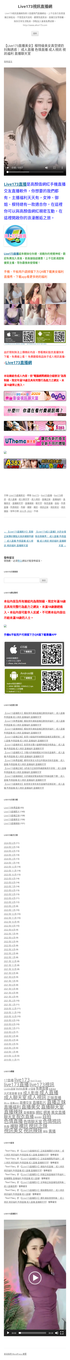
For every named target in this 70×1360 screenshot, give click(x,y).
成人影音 (31, 1092)
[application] (35, 1278)
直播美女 (30, 1106)
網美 (46, 1112)
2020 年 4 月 (9, 1040)
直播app (14, 1102)
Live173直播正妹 (12, 815)
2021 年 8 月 (9, 976)
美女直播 (58, 1112)
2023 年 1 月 (9, 910)
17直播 (9, 1080)
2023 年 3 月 (9, 902)
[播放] (8, 1333)
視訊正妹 (44, 507)
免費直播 (42, 1088)
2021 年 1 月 (9, 1004)
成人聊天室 (24, 499)
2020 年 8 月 (9, 1024)
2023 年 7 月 (9, 886)
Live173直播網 (18, 362)
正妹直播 (54, 1097)
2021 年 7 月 (9, 980)
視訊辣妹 (32, 1130)
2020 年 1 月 (9, 1051)
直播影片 (39, 1102)
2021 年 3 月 (9, 996)
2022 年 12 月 (10, 913)
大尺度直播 (10, 1093)
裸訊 (36, 507)
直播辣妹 (29, 503)
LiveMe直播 (9, 1088)
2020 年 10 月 (10, 1016)
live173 (35, 495)
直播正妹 (46, 499)
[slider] (32, 1333)
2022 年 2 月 (9, 953)
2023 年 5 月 (9, 894)
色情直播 (13, 1121)
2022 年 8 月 (9, 929)
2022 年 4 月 (9, 945)
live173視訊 (41, 1084)
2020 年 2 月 (9, 1047)
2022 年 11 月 (10, 917)
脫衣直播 (48, 503)
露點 (45, 1131)
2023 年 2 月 (9, 906)
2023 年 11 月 (10, 870)
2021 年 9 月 (9, 973)
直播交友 (26, 1102)
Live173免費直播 (12, 807)
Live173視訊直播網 (35, 6)
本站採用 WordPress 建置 (15, 1354)
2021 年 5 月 (9, 988)
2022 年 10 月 (10, 921)
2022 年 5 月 (9, 941)
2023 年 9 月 (9, 878)
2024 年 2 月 (9, 858)
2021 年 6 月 (9, 984)
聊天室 (39, 503)
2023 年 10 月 (10, 874)
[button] (35, 1278)
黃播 (52, 1131)
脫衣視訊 (38, 1117)
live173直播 (46, 495)
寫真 (20, 1093)
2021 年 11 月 (10, 965)
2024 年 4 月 (9, 850)
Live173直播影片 (12, 811)
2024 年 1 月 (9, 862)
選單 (35, 33)
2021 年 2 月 (9, 1000)
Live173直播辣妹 (12, 823)
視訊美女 (54, 507)
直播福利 (57, 499)
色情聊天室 (32, 1121)
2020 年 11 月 (10, 1012)
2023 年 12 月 (10, 866)
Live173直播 (15, 184)
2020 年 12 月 (10, 1008)
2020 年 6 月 (9, 1032)
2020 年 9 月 (9, 1020)
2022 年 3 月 (9, 949)
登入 (20, 560)
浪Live (6, 1103)
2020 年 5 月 (9, 1036)
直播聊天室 (17, 503)
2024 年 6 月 (9, 843)
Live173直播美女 (17, 495)
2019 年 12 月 (10, 1055)
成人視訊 (35, 499)
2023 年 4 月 (9, 898)
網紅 (39, 1112)
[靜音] (56, 1333)
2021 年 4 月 (9, 992)
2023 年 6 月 (9, 890)
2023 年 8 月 (9, 882)
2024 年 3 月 (9, 854)
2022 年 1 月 (9, 957)
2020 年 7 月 (9, 1028)
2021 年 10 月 (10, 969)
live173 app (35, 1080)
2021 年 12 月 (10, 961)
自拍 (57, 503)
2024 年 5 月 (9, 847)
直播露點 (29, 1112)
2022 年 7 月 (9, 933)
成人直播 (12, 499)
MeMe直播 (22, 1088)
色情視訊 (14, 507)
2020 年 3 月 (9, 1043)
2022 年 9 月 (9, 925)
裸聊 (29, 507)
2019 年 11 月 (10, 1059)
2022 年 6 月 (9, 937)
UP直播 (31, 1088)
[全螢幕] (61, 1333)
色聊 (23, 507)
